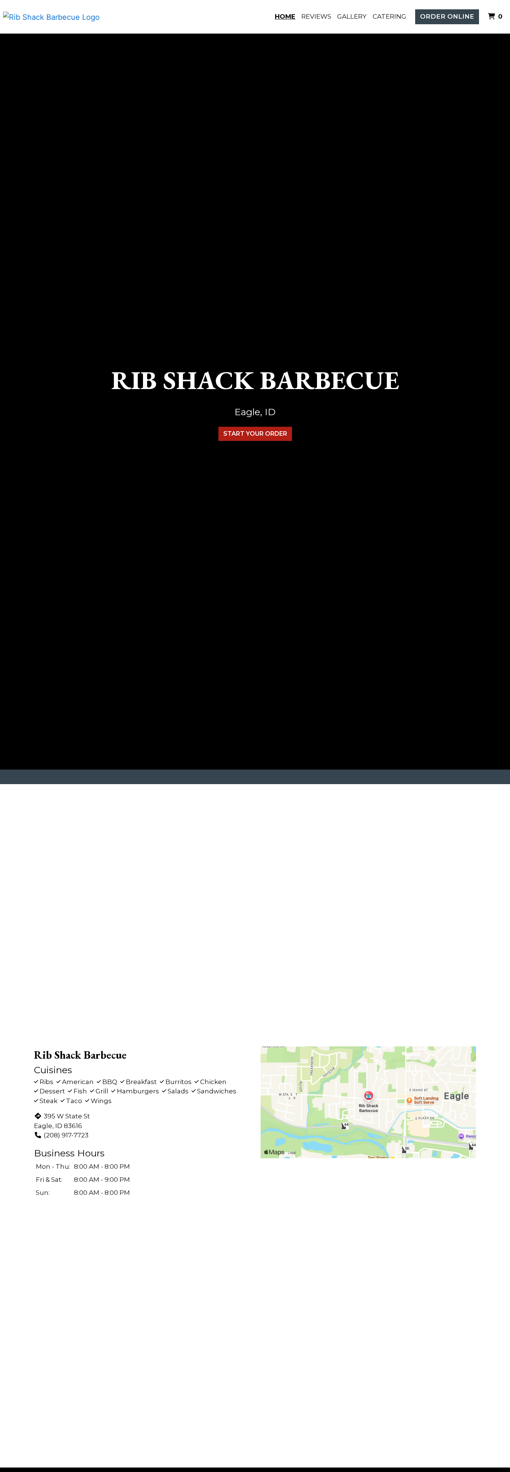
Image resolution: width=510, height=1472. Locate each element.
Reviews (316, 16)
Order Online (447, 16)
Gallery (352, 16)
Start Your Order (255, 433)
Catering (389, 16)
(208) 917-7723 (66, 1135)
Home (285, 16)
